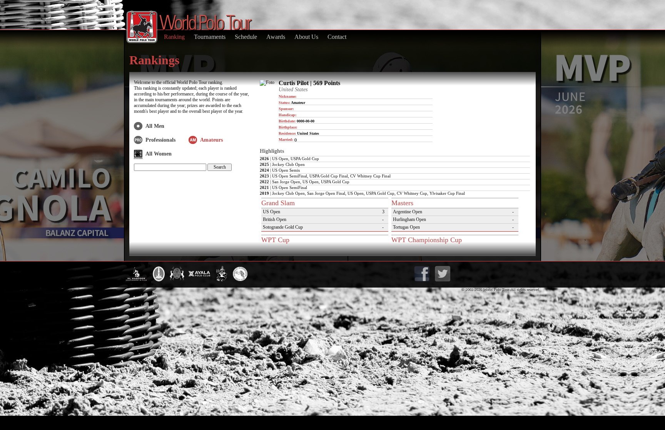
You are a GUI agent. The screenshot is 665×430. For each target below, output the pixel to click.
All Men (154, 126)
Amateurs (211, 140)
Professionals (160, 140)
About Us (306, 36)
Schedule (246, 36)
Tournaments (210, 36)
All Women (158, 154)
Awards (275, 36)
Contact (336, 36)
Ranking (174, 36)
